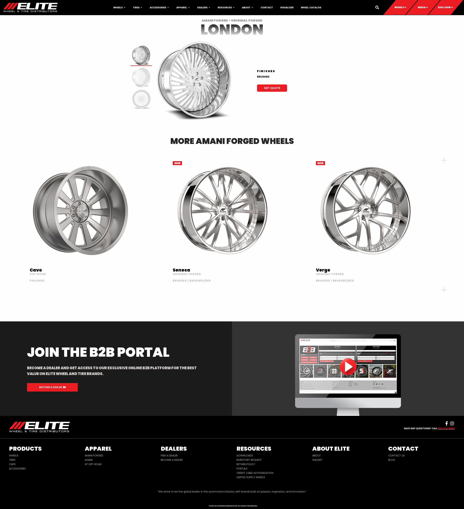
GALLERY (317, 460)
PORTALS (242, 468)
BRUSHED (263, 76)
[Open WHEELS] (125, 7)
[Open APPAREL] (189, 7)
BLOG (391, 460)
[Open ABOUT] (252, 7)
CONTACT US (396, 455)
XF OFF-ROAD (93, 464)
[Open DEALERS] (209, 7)
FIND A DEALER (169, 455)
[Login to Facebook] (446, 423)
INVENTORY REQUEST (249, 460)
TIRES (12, 460)
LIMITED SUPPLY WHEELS (251, 477)
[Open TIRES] (141, 7)
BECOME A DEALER (172, 460)
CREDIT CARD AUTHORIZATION (255, 473)
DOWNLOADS (245, 455)
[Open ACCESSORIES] (168, 7)
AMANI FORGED (94, 455)
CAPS (12, 464)
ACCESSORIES (17, 468)
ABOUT (316, 455)
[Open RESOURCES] (234, 7)
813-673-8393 (446, 428)
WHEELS (13, 455)
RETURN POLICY (246, 464)
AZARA (89, 460)
